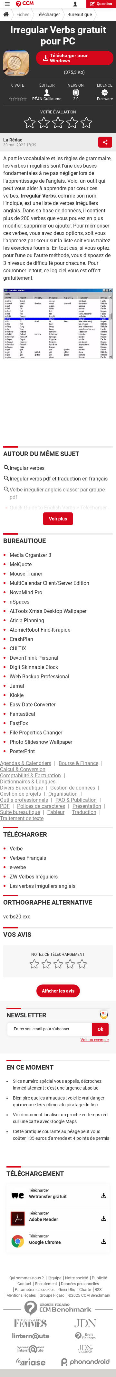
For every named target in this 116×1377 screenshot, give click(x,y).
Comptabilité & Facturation (30, 775)
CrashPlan (21, 639)
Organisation (63, 794)
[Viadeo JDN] (85, 1349)
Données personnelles (80, 1284)
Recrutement (46, 1284)
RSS (98, 1289)
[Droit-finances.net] (85, 1336)
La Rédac (12, 139)
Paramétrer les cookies (34, 1289)
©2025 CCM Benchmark (89, 1295)
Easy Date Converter (32, 705)
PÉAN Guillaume (46, 99)
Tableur (55, 812)
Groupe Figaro (52, 1295)
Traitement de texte (22, 818)
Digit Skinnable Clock (34, 667)
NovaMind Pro (26, 592)
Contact (24, 1284)
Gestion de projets (20, 794)
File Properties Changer (36, 733)
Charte (85, 1289)
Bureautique (79, 14)
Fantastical (22, 714)
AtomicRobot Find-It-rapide (40, 630)
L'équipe (54, 1278)
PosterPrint (22, 751)
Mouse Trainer (26, 574)
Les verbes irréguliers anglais (42, 886)
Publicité (99, 1278)
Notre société (76, 1278)
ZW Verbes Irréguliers (34, 877)
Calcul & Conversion (22, 769)
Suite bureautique (20, 812)
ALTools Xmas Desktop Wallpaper (48, 611)
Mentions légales (21, 1295)
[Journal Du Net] (85, 1323)
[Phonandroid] (85, 1362)
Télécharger (48, 14)
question (104, 4)
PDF (5, 806)
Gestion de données (72, 788)
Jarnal (17, 686)
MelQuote (21, 564)
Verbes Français (28, 858)
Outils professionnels (24, 800)
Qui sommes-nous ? (26, 1278)
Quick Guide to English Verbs (42, 508)
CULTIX (18, 648)
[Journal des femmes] (30, 1323)
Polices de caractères (41, 806)
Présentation (86, 806)
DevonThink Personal (34, 658)
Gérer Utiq (66, 1289)
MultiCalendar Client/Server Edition (49, 583)
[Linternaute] (30, 1336)
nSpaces (19, 602)
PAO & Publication (76, 800)
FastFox (19, 723)
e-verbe (18, 867)
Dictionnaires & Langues (27, 782)
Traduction (84, 812)
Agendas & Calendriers (25, 763)
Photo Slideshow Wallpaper (41, 742)
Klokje (17, 695)
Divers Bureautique (21, 788)
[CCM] (25, 4)
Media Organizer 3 (30, 555)
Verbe (16, 849)
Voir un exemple (95, 1040)
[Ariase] (30, 1361)
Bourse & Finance (78, 763)
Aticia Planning (27, 620)
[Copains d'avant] (30, 1349)
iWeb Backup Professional (39, 677)
